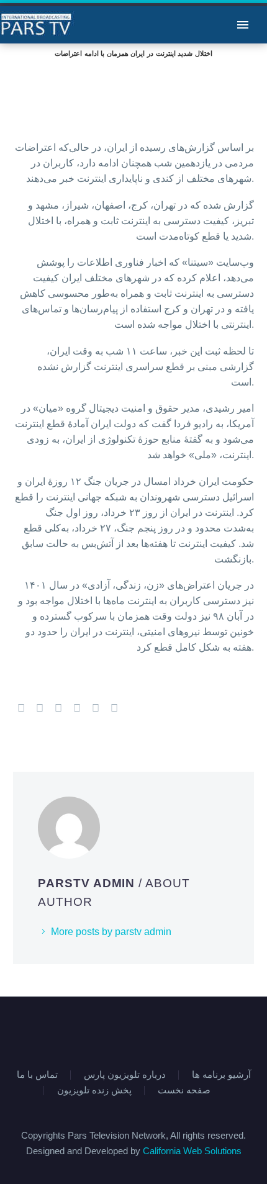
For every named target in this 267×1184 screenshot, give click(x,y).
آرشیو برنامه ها (221, 1075)
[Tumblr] (77, 708)
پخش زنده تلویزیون (94, 1090)
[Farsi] (142, 1031)
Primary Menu (243, 25)
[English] (125, 1031)
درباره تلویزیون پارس (125, 1075)
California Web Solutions (192, 1151)
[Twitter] (40, 708)
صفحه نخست (184, 1090)
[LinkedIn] (96, 708)
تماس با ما (37, 1075)
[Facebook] (21, 708)
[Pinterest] (58, 708)
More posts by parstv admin (111, 931)
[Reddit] (114, 708)
